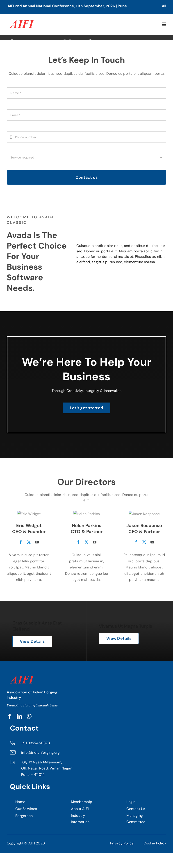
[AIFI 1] (21, 18)
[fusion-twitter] (29, 542)
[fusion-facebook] (21, 542)
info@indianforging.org (40, 752)
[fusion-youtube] (37, 542)
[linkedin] (19, 716)
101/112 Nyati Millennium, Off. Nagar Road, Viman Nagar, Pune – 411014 (46, 768)
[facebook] (9, 716)
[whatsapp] (29, 716)
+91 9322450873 (35, 743)
